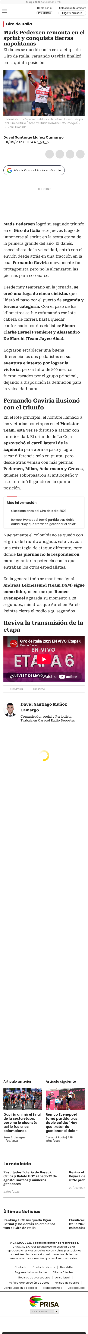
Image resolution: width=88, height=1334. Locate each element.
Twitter (60, 154)
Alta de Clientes (63, 1272)
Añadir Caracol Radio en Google (37, 170)
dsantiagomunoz (67, 137)
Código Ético (76, 1288)
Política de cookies (67, 1282)
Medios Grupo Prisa (44, 1311)
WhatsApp (80, 154)
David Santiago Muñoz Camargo (33, 137)
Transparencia (52, 1288)
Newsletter (66, 1267)
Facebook (49, 154)
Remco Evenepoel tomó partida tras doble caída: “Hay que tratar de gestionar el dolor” (62, 1122)
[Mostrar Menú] (4, 11)
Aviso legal (62, 1277)
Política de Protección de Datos (29, 1282)
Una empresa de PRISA (44, 1301)
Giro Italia (16, 689)
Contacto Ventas (43, 1267)
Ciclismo (39, 689)
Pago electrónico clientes (31, 1272)
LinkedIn (70, 154)
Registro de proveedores (34, 1277)
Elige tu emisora (72, 13)
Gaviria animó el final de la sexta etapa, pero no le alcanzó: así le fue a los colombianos (22, 1122)
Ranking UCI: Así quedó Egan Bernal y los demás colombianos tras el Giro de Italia (29, 1224)
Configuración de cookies (21, 1288)
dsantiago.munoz (72, 137)
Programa (44, 13)
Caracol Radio (21, 11)
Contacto (21, 1267)
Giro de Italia (19, 24)
